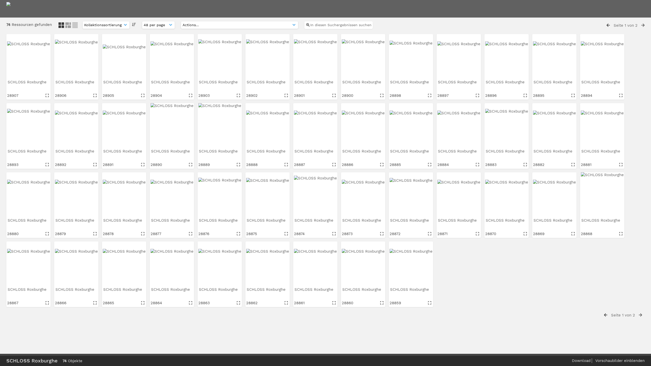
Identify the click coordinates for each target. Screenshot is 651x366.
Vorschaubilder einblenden (620, 360)
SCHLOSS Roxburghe (28, 82)
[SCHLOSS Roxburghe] (28, 56)
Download (581, 360)
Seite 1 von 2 (626, 25)
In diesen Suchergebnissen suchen (341, 25)
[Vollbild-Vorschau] (47, 95)
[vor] (643, 25)
